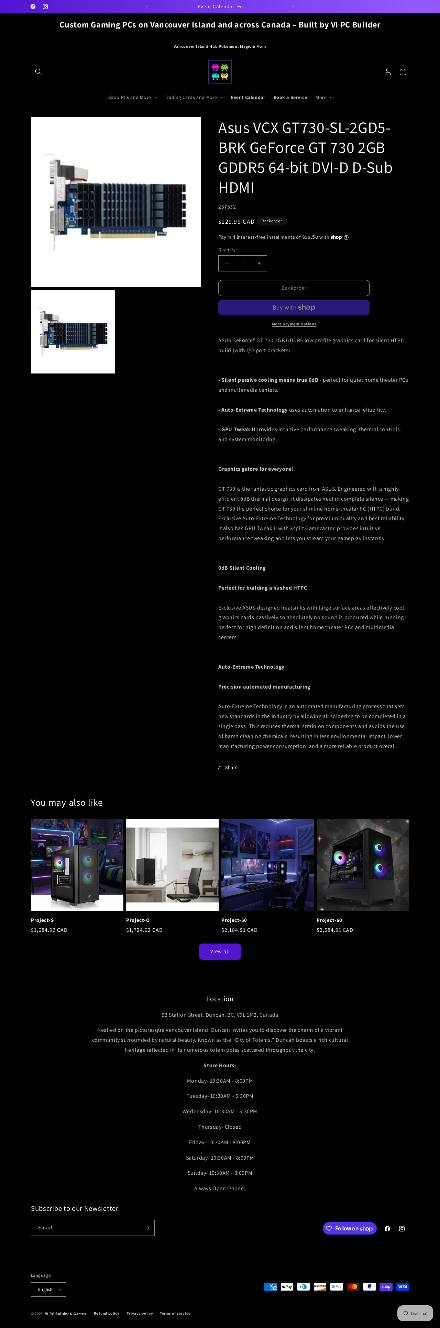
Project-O (138, 920)
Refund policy (107, 1313)
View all (220, 951)
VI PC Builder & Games (65, 1313)
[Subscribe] (146, 1228)
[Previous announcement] (146, 6)
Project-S (42, 920)
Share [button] (231, 767)
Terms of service (175, 1313)
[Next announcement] (293, 6)
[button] (38, 71)
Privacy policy (139, 1313)
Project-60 (329, 920)
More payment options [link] (294, 323)
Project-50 (234, 920)
